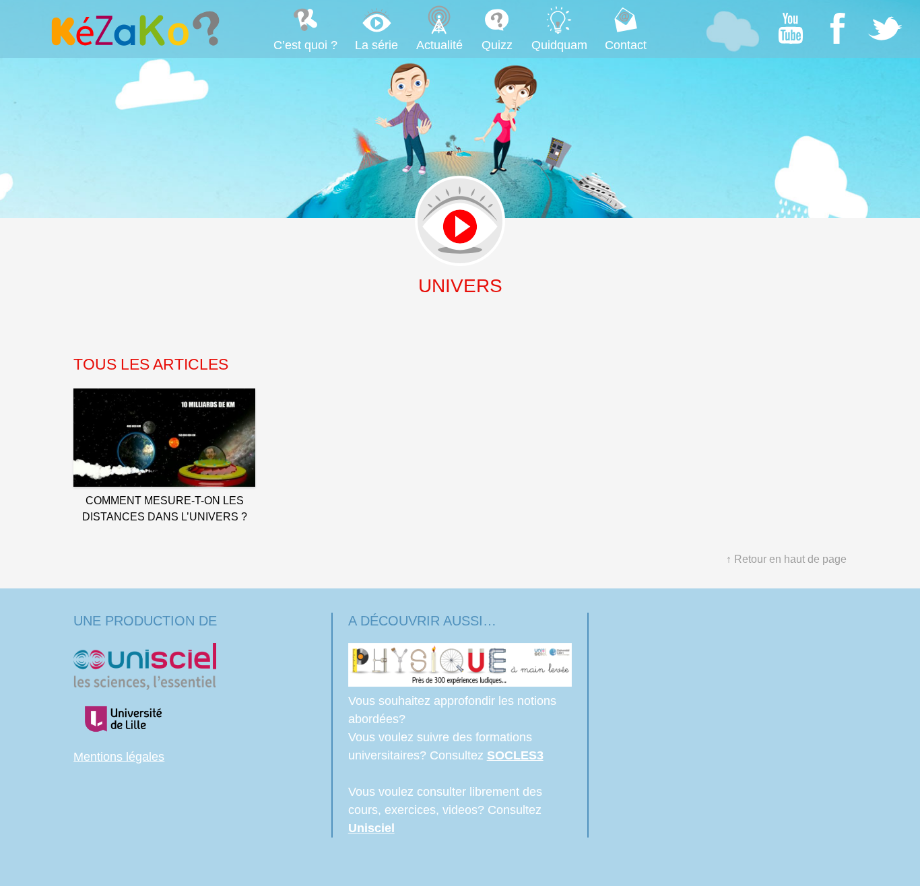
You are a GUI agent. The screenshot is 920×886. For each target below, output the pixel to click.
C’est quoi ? (305, 45)
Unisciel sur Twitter (885, 28)
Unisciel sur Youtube (791, 28)
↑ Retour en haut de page (786, 559)
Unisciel (371, 828)
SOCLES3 (515, 755)
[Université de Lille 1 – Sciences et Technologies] (122, 738)
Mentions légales (118, 756)
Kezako (134, 28)
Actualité (439, 45)
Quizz (497, 45)
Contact (626, 45)
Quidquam (559, 45)
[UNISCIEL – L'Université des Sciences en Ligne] (144, 686)
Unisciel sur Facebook (838, 28)
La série (376, 45)
